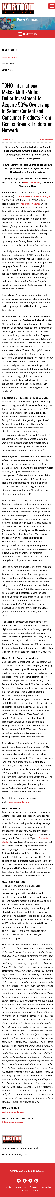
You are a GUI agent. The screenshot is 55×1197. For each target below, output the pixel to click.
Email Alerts (7, 69)
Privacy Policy (45, 1187)
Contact (18, 1187)
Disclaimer (24, 1190)
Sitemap (34, 1190)
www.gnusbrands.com (18, 801)
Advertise (8, 1187)
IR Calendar (7, 63)
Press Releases (9, 57)
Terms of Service (30, 1187)
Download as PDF (46, 139)
